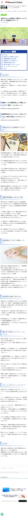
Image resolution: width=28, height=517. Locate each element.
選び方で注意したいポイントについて (11, 64)
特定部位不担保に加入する (8, 62)
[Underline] (4, 472)
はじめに (5, 54)
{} (15, 472)
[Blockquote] (11, 472)
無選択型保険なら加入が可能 (9, 58)
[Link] (14, 472)
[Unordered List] (9, 472)
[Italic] (3, 472)
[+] (17, 472)
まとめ (4, 68)
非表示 (14, 51)
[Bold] (1, 472)
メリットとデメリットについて (9, 66)
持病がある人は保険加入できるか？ (10, 56)
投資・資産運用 (3, 14)
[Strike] (6, 472)
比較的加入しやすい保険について (10, 60)
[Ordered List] (8, 472)
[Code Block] (13, 472)
